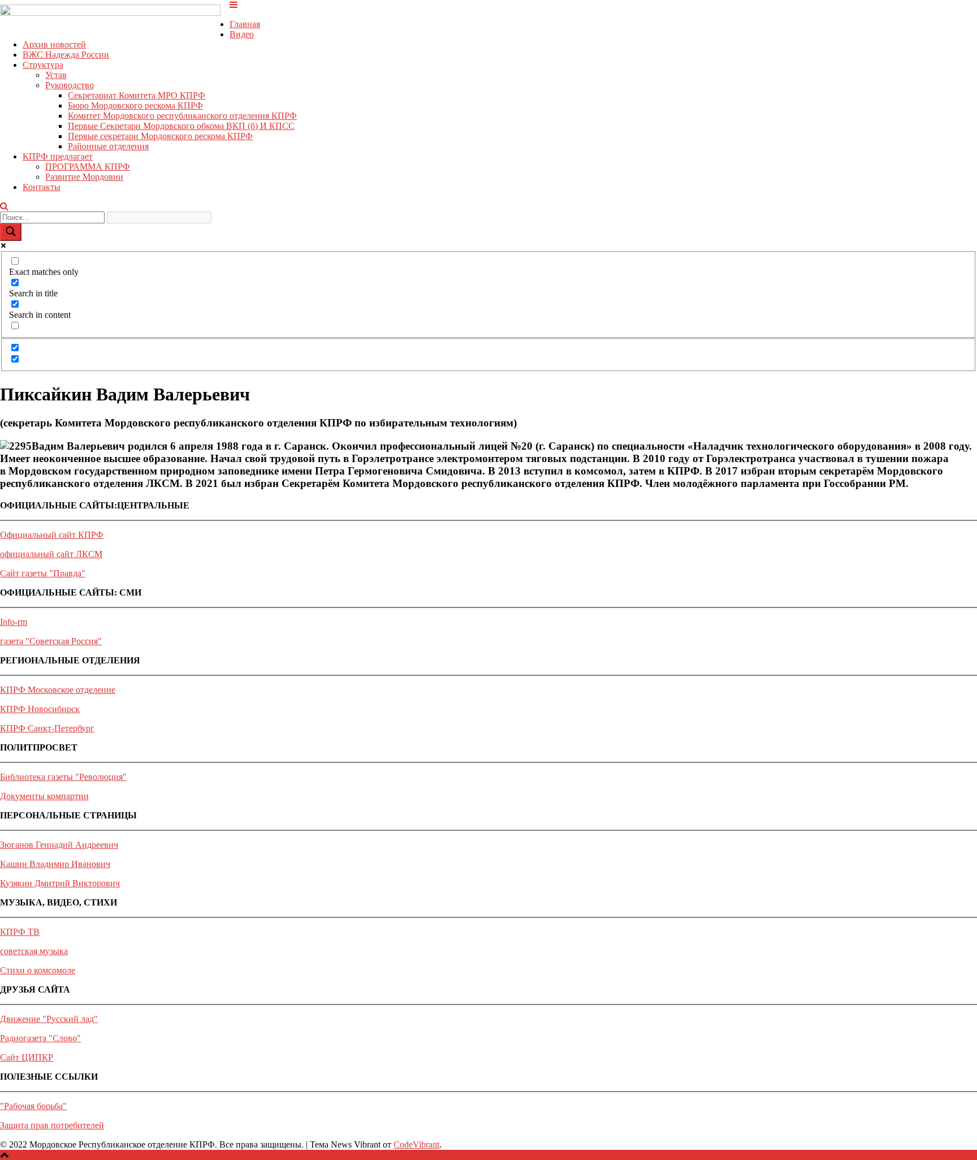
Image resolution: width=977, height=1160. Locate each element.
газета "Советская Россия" (51, 641)
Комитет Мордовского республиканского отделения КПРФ (182, 115)
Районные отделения (108, 146)
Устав (56, 75)
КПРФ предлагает (58, 156)
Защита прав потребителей (52, 1125)
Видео (242, 34)
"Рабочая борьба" (33, 1106)
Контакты (41, 187)
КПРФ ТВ (20, 932)
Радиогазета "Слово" (40, 1038)
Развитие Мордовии (84, 177)
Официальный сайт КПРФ (51, 535)
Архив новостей (54, 44)
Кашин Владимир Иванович (55, 864)
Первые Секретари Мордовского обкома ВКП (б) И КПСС (181, 126)
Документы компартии (44, 796)
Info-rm (13, 622)
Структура (43, 65)
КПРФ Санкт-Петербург (47, 728)
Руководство (69, 85)
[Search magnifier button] (10, 232)
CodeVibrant (416, 1144)
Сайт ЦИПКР (26, 1057)
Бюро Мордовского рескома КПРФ (135, 105)
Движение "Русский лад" (49, 1019)
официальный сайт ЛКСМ (51, 554)
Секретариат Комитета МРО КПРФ (136, 95)
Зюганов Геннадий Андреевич (59, 844)
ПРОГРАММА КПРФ (87, 166)
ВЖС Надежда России (66, 54)
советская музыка (34, 951)
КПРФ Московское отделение (57, 690)
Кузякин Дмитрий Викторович (60, 883)
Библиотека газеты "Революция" (63, 777)
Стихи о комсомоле (37, 970)
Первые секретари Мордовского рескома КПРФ (160, 136)
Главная (245, 24)
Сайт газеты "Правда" (42, 573)
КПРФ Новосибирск (40, 709)
